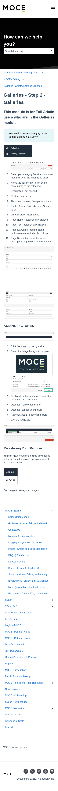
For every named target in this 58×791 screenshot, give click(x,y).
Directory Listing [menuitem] (16, 561)
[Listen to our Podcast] (45, 771)
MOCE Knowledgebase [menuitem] (15, 747)
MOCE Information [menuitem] (15, 708)
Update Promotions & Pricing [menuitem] (20, 657)
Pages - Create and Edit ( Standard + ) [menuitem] (28, 549)
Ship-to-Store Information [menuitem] (18, 612)
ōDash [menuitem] (8, 600)
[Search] (51, 51)
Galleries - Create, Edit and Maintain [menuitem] (28, 523)
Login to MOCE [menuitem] (13, 625)
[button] (52, 511)
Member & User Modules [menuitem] (21, 536)
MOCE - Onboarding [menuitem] (16, 695)
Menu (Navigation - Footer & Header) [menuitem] (27, 587)
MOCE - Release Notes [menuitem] (17, 638)
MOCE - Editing (12, 79)
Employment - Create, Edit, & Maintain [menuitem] (28, 580)
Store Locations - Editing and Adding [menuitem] (27, 574)
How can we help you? (23, 40)
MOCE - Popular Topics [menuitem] (17, 631)
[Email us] (52, 771)
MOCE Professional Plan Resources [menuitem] (24, 683)
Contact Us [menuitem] (14, 529)
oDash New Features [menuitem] (16, 702)
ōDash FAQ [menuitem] (11, 606)
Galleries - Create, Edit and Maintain (23, 86)
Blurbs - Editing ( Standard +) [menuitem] (23, 568)
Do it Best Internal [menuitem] (14, 644)
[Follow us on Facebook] (25, 771)
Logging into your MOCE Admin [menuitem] (25, 542)
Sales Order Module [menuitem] (18, 517)
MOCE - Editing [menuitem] (13, 510)
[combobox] (26, 51)
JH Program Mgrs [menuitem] (14, 651)
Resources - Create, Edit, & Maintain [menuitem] (27, 593)
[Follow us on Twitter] (32, 771)
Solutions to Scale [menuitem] (14, 721)
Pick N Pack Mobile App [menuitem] (17, 676)
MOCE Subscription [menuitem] (15, 670)
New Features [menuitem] (12, 689)
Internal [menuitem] (9, 727)
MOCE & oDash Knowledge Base (21, 72)
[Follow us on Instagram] (39, 771)
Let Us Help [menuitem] (11, 619)
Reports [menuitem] (9, 663)
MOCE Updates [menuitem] (13, 714)
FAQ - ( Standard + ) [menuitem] (18, 555)
